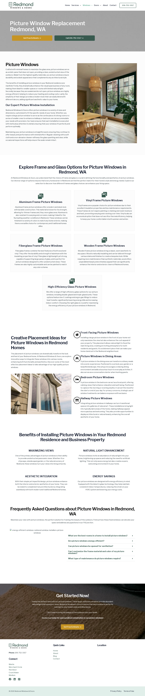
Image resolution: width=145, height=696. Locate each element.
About (105, 5)
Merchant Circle (15, 667)
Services (75, 5)
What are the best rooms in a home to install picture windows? (97, 536)
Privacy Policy (115, 691)
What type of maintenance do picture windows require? (94, 558)
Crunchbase (14, 673)
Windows (86, 5)
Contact (113, 5)
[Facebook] (10, 679)
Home (67, 5)
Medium (12, 675)
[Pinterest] (19, 679)
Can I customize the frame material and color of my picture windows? (96, 552)
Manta (11, 664)
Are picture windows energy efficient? (86, 541)
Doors (96, 5)
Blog (55, 656)
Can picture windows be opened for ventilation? (90, 546)
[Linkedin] (14, 679)
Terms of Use (129, 691)
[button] (80, 5)
